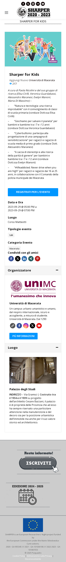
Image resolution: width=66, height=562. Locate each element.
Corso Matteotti (17, 222)
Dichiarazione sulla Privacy (39, 555)
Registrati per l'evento (33, 192)
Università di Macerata (42, 80)
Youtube (39, 325)
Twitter (17, 258)
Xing (31, 258)
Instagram (26, 325)
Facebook (11, 258)
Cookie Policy (19, 555)
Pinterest (37, 258)
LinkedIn (24, 258)
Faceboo (19, 325)
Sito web (12, 325)
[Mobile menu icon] (6, 12)
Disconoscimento (33, 559)
